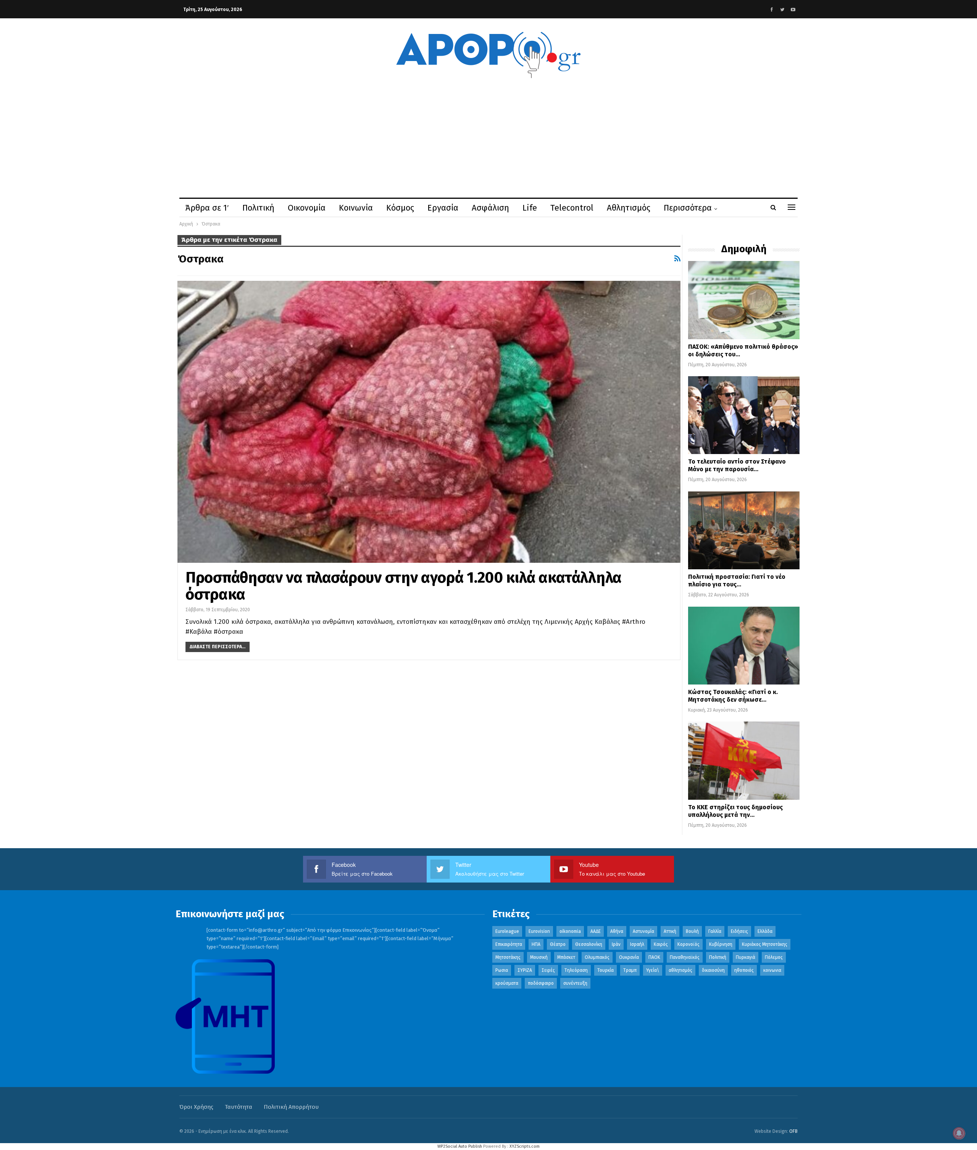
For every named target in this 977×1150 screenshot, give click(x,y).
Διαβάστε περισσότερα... (217, 646)
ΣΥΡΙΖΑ (525, 970)
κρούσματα (506, 983)
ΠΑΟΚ (654, 957)
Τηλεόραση (576, 970)
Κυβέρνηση (720, 944)
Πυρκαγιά (745, 957)
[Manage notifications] (959, 1133)
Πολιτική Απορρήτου (291, 1106)
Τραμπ (630, 970)
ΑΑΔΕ (595, 931)
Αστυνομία (643, 931)
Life (529, 208)
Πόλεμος (774, 957)
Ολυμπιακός (597, 957)
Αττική (670, 931)
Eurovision (539, 931)
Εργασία (442, 208)
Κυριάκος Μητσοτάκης (764, 944)
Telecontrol (571, 208)
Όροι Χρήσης (196, 1106)
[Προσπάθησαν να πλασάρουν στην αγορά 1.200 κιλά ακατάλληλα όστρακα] (428, 421)
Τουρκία (605, 970)
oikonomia (570, 931)
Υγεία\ (652, 970)
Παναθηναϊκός (685, 957)
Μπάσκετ (566, 957)
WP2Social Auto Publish (459, 1146)
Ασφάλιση (490, 208)
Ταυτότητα (238, 1106)
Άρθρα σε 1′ (207, 208)
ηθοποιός (744, 970)
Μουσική (539, 957)
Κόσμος (400, 208)
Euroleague (507, 931)
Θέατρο (558, 944)
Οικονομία (307, 208)
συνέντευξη (575, 983)
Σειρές (548, 970)
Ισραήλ (637, 944)
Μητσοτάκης (508, 957)
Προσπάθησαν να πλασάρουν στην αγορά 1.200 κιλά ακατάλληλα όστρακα (403, 586)
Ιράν (616, 944)
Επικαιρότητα (508, 944)
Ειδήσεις (739, 931)
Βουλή (692, 931)
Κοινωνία (356, 208)
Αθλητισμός (628, 208)
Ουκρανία (629, 957)
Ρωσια (501, 970)
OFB (793, 1131)
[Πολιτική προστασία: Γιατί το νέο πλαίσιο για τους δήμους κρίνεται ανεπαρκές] (744, 530)
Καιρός (661, 944)
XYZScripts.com (524, 1146)
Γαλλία (714, 931)
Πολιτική (258, 208)
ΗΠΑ (536, 944)
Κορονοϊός (688, 944)
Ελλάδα (765, 931)
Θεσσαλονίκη (588, 944)
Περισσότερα (688, 208)
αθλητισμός (680, 970)
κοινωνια (772, 970)
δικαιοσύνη (713, 970)
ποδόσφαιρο (541, 983)
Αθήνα (616, 931)
